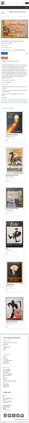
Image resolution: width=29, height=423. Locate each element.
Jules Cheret (6, 372)
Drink (4, 357)
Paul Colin (5, 378)
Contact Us (5, 399)
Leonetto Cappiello (7, 373)
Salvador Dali (6, 387)
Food (4, 350)
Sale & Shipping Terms (8, 398)
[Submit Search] (27, 3)
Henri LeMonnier (7, 370)
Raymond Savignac (7, 375)
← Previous (20, 16)
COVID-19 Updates (7, 401)
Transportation (6, 347)
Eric (4, 382)
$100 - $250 (6, 363)
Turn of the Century (7, 360)
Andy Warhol (6, 385)
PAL (4, 376)
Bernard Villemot (7, 369)
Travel (4, 348)
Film (4, 345)
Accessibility (5, 402)
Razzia (4, 379)
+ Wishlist (4, 57)
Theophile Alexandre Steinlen (9, 381)
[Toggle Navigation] (26, 7)
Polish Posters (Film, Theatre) (10, 342)
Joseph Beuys (6, 384)
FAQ (4, 396)
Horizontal (5, 359)
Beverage (5, 344)
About (4, 395)
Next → (25, 16)
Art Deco (6, 12)
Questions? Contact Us (19, 50)
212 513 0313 (6, 409)
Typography (6, 362)
